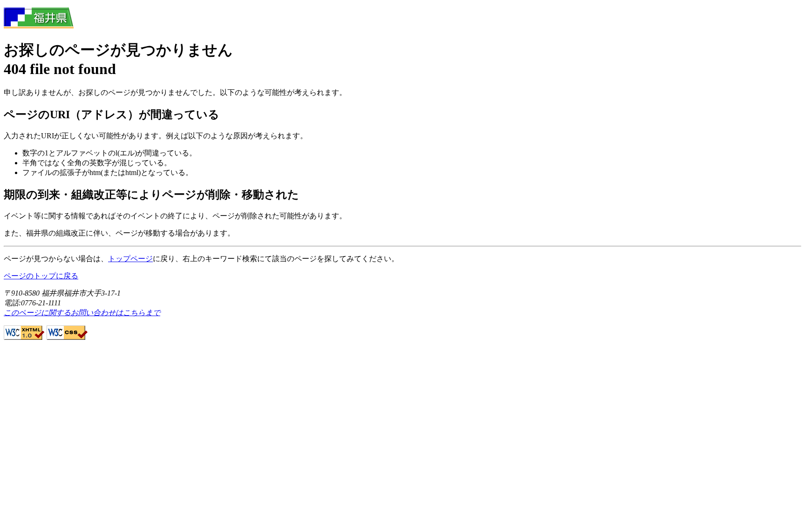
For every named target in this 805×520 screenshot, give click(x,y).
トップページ (130, 259)
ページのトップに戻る (41, 276)
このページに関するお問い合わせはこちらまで (82, 313)
